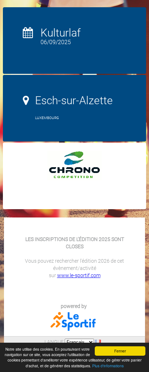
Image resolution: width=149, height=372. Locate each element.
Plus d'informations (108, 365)
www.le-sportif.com (79, 275)
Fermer (120, 351)
